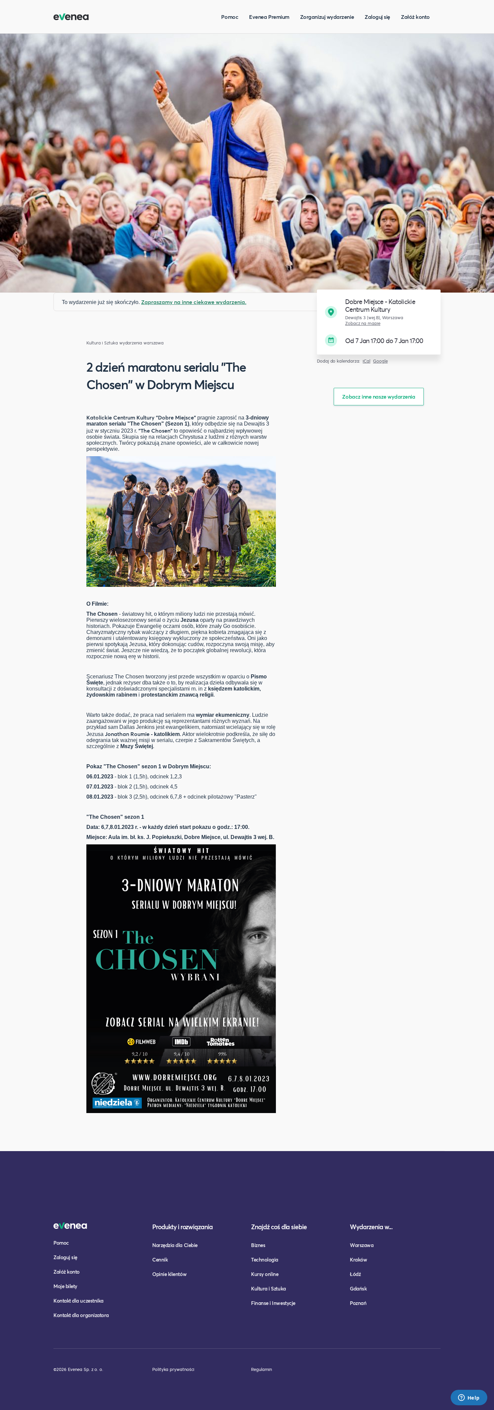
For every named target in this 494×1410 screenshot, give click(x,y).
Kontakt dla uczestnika (78, 1300)
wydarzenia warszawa (141, 342)
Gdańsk (358, 1288)
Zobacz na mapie (362, 323)
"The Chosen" (155, 430)
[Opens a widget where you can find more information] (468, 1398)
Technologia (264, 1259)
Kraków (358, 1259)
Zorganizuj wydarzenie (327, 16)
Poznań (358, 1303)
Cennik (160, 1259)
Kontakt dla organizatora (81, 1315)
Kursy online (264, 1274)
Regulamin (261, 1369)
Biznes (258, 1245)
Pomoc (229, 16)
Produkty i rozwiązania (182, 1226)
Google (380, 361)
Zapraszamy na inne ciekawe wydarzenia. (193, 301)
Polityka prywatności (173, 1369)
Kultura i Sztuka (102, 342)
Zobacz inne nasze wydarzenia (378, 396)
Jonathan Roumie (127, 733)
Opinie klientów (169, 1274)
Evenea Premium (269, 16)
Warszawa (361, 1245)
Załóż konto (415, 16)
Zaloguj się (377, 16)
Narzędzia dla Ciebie (175, 1245)
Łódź (355, 1274)
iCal (366, 361)
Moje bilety (65, 1286)
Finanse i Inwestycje (273, 1303)
